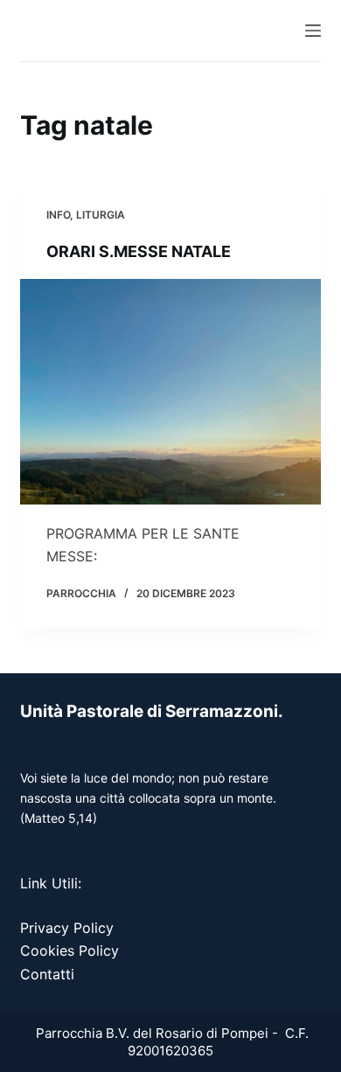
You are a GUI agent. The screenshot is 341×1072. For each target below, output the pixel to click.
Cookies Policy (69, 950)
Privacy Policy (67, 927)
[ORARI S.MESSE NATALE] (170, 391)
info (58, 214)
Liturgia (100, 214)
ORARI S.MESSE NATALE (138, 251)
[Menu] (313, 30)
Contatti (47, 974)
